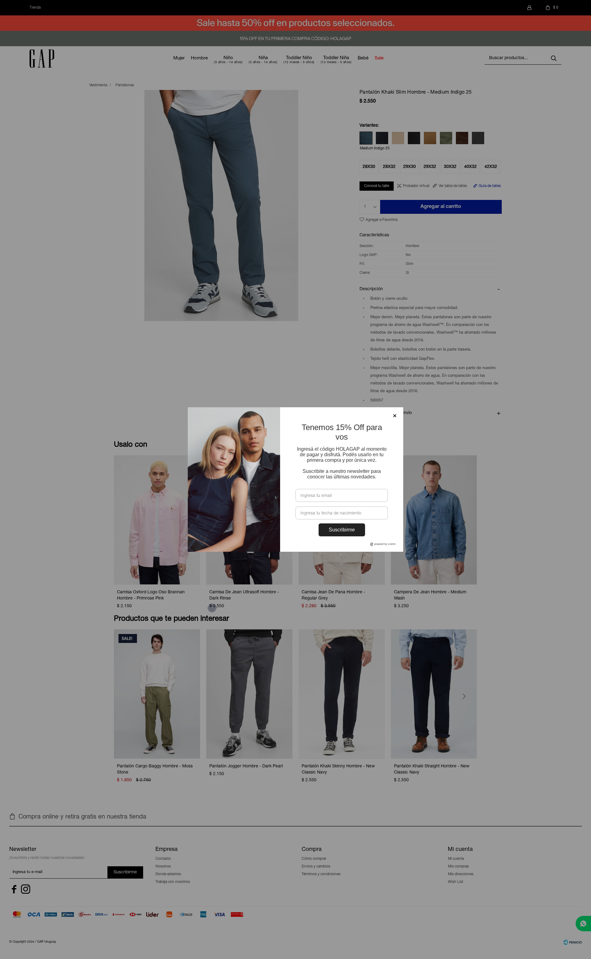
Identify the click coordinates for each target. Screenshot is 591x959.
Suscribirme (342, 529)
